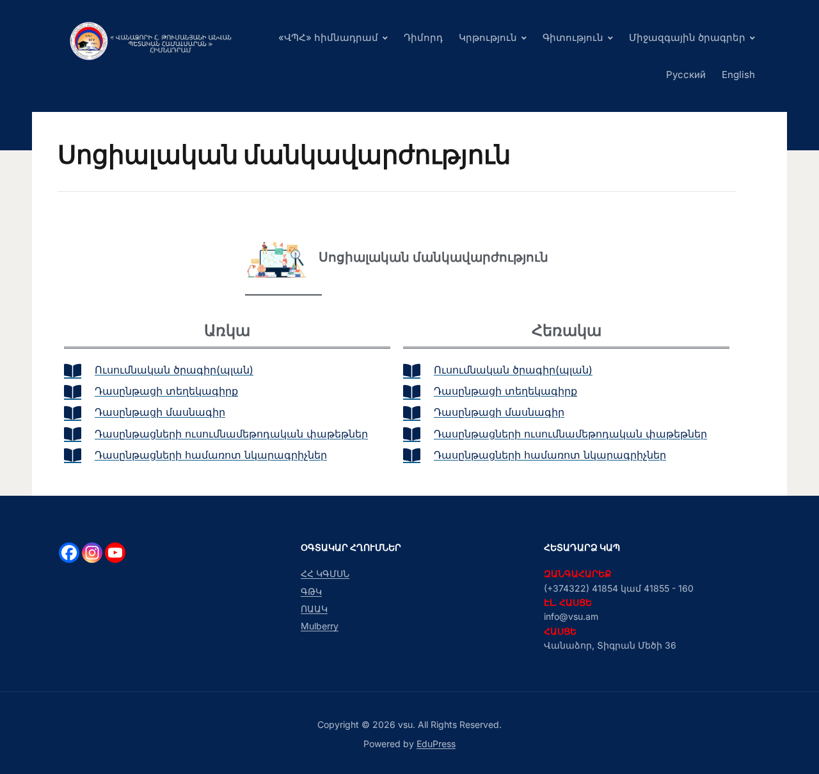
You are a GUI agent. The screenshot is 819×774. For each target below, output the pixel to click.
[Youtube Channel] (115, 552)
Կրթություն (488, 37)
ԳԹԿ (311, 591)
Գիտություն (573, 37)
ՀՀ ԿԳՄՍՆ (325, 573)
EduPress (436, 743)
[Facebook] (69, 552)
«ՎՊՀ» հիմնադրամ (328, 37)
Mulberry (319, 625)
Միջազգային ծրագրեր (687, 37)
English (738, 74)
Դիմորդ (423, 37)
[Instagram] (92, 552)
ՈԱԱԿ (314, 608)
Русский (686, 74)
